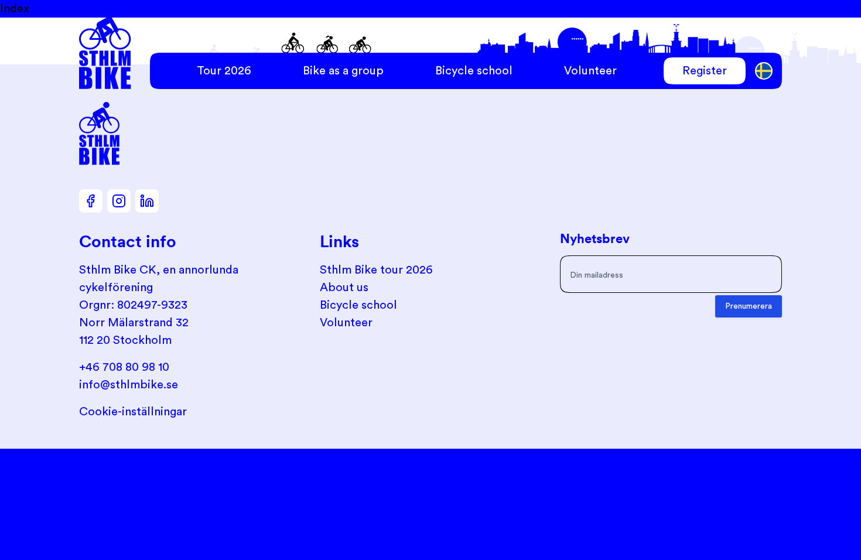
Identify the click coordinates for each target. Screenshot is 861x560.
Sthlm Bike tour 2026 (376, 270)
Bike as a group (343, 71)
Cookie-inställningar (133, 412)
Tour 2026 (224, 71)
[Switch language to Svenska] (764, 71)
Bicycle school (473, 71)
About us (344, 287)
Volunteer (590, 71)
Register (704, 71)
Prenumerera (748, 306)
